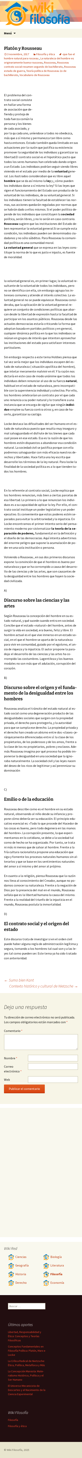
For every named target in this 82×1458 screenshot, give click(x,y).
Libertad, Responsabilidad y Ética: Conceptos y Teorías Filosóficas (24, 1336)
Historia (20, 1274)
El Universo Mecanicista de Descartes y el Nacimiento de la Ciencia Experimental (26, 1390)
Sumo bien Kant (19, 980)
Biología (56, 1257)
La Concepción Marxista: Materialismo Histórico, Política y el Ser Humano (26, 1375)
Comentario (13, 1031)
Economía (57, 1283)
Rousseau (50, 62)
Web (7, 1080)
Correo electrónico (13, 1068)
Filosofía (56, 1274)
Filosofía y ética (45, 54)
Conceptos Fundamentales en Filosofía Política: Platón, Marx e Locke (26, 1351)
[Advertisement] (56, 105)
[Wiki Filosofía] (41, 14)
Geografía (22, 1265)
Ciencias (20, 1257)
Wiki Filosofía (14, 1450)
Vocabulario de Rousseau (35, 75)
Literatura (57, 1265)
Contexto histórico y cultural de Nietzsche (43, 986)
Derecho (21, 1283)
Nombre (10, 1058)
